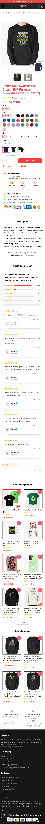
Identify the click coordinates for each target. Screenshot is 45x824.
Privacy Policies (6, 762)
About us (4, 756)
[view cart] (42, 6)
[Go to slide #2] (28, 77)
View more (23, 622)
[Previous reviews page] (30, 470)
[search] (38, 6)
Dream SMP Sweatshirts (32, 13)
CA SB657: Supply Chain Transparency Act (15, 768)
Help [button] (41, 821)
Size (4, 133)
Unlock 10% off (4, 815)
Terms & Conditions (7, 759)
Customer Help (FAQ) (8, 789)
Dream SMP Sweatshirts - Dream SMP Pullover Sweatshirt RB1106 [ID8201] (12, 658)
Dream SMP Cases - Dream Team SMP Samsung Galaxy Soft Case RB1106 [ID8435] (33, 577)
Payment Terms (6, 780)
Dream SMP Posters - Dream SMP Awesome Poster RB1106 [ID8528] (12, 577)
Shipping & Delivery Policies (10, 777)
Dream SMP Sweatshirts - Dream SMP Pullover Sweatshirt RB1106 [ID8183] (12, 694)
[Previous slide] (4, 44)
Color (4, 112)
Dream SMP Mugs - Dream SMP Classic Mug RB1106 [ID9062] (11, 543)
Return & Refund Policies (9, 783)
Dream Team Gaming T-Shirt (33, 510)
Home (3, 13)
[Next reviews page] (40, 470)
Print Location (7, 144)
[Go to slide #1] (17, 77)
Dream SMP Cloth (14, 13)
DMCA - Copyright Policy (9, 765)
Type (4, 105)
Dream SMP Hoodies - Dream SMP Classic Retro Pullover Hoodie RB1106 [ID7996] (33, 610)
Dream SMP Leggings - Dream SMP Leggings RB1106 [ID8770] (31, 543)
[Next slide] (41, 44)
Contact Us (5, 786)
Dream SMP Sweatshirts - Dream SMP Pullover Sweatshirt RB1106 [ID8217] (33, 694)
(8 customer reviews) (18, 98)
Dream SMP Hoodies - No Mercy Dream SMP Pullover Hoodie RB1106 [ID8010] (11, 610)
